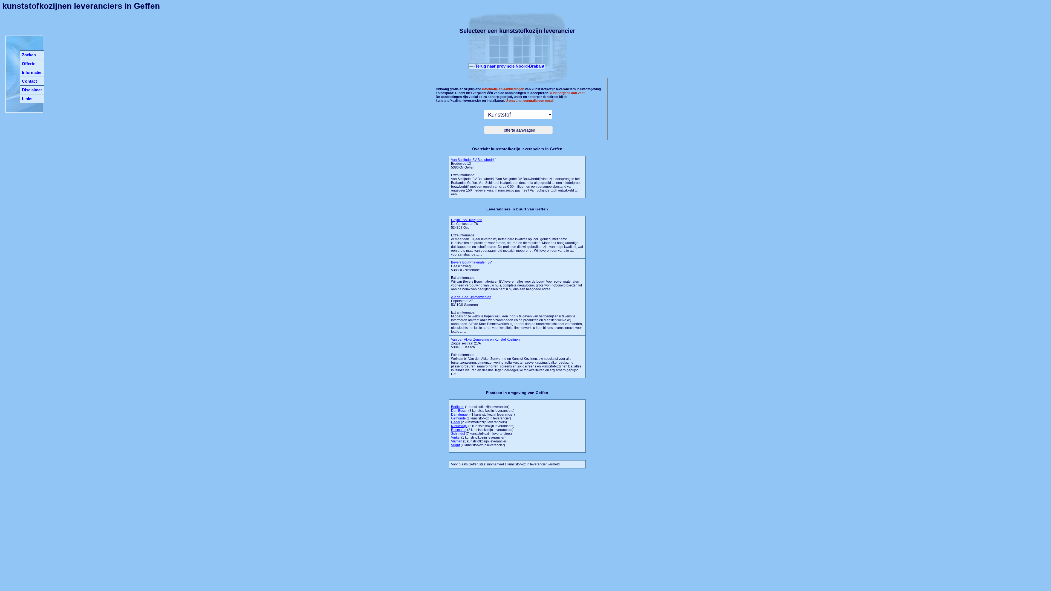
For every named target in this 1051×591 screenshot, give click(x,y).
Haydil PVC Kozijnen (466, 220)
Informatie (31, 72)
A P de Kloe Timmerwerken (471, 297)
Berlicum (457, 407)
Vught (455, 445)
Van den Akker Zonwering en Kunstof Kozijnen (485, 339)
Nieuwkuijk (459, 426)
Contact (29, 81)
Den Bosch (459, 411)
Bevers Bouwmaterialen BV (471, 262)
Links (27, 98)
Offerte (28, 63)
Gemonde (458, 418)
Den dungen (460, 414)
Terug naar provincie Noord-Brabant (509, 66)
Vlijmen (456, 441)
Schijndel (458, 434)
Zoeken (29, 55)
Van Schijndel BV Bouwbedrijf (473, 160)
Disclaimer (32, 90)
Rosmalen (458, 430)
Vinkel (455, 437)
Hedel (455, 422)
